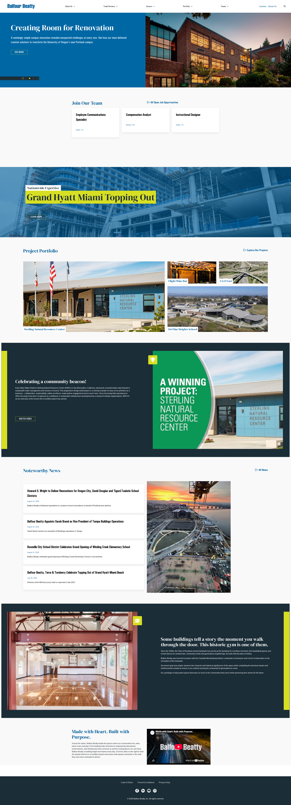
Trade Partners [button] (109, 6)
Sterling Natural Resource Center (44, 329)
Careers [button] (149, 6)
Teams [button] (223, 6)
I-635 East (226, 281)
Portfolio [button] (186, 6)
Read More (165, 52)
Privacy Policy (164, 782)
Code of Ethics (127, 782)
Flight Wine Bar (177, 281)
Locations (262, 6)
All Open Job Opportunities (164, 102)
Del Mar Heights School (182, 329)
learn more (36, 216)
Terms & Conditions (145, 782)
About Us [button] (68, 6)
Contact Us (272, 6)
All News (263, 470)
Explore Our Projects (257, 250)
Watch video (25, 418)
